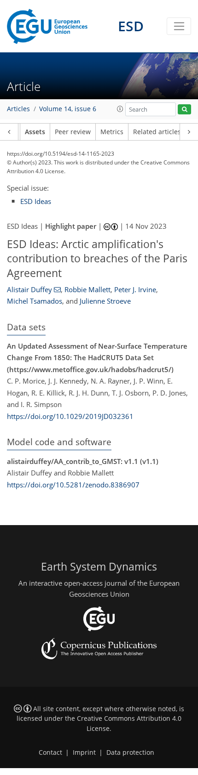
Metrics (111, 132)
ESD (131, 26)
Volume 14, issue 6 (67, 109)
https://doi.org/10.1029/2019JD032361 (70, 416)
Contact (50, 752)
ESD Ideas (35, 201)
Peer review (73, 132)
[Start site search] (184, 109)
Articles (18, 109)
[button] (120, 109)
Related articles (157, 132)
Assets (35, 132)
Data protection (130, 752)
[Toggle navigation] (179, 26)
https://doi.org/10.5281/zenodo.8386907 (73, 484)
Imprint (84, 752)
